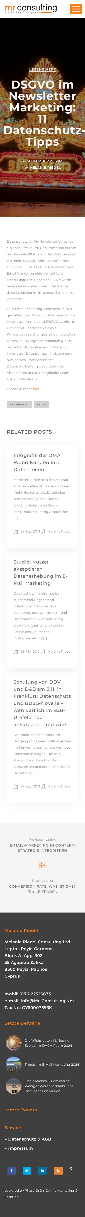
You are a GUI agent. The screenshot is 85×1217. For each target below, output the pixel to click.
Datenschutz (19, 404)
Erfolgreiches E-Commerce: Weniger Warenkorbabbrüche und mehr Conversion (49, 1086)
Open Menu (76, 9)
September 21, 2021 (45, 161)
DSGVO (41, 404)
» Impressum (19, 1148)
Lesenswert (42, 69)
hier (36, 389)
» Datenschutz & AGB (28, 1139)
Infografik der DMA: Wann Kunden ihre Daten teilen (38, 462)
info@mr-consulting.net (47, 1000)
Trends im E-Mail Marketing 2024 (52, 1064)
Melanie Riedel (45, 167)
